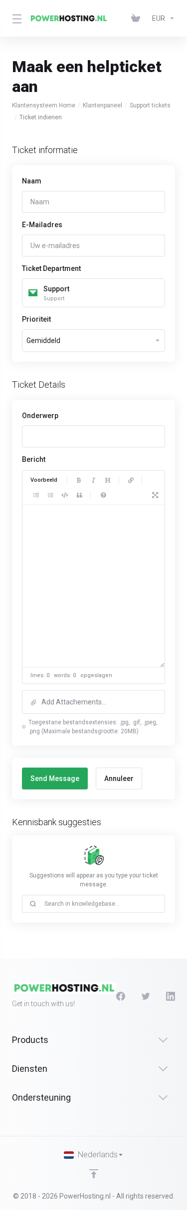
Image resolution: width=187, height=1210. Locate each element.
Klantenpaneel (102, 105)
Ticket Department (51, 268)
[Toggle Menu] (14, 18)
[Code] (64, 495)
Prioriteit (36, 319)
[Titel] (107, 480)
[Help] (103, 495)
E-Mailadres (42, 225)
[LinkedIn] (170, 996)
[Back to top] (93, 1173)
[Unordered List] (35, 495)
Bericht (33, 459)
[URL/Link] (130, 480)
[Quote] (79, 495)
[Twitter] (145, 996)
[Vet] (78, 480)
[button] (93, 702)
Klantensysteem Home (43, 105)
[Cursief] (93, 480)
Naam (31, 181)
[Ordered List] (50, 495)
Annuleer (119, 778)
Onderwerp (40, 416)
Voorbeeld (43, 480)
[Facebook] (120, 996)
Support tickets (150, 105)
